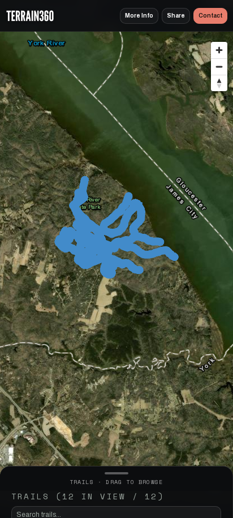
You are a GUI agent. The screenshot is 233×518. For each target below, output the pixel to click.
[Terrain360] (30, 16)
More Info (139, 15)
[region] (116, 253)
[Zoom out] (219, 66)
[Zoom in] (219, 50)
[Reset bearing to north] (219, 83)
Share (176, 15)
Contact (210, 15)
